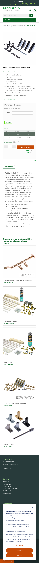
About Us (6, 482)
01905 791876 (20, 1)
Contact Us (7, 468)
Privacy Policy (7, 484)
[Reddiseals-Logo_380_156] (12, 9)
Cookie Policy (7, 486)
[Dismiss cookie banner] (32, 508)
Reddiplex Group (9, 491)
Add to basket (25, 147)
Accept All (19, 550)
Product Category (11, 25)
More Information (9, 99)
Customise (19, 545)
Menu (9, 20)
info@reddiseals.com (12, 464)
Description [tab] (8, 166)
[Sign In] (30, 10)
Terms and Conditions (10, 488)
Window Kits (22, 25)
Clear (35, 160)
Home (4, 25)
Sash (17, 25)
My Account (7, 493)
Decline (19, 555)
